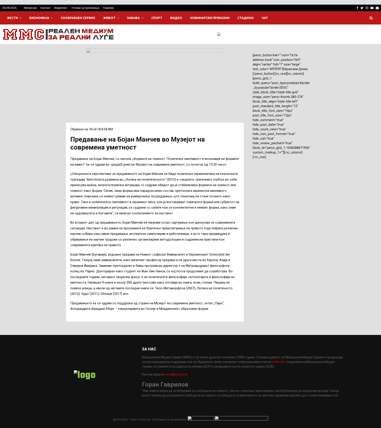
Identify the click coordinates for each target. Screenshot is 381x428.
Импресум (30, 7)
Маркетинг (60, 7)
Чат (264, 18)
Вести (12, 18)
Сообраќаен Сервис (78, 18)
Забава (133, 18)
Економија (39, 18)
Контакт (45, 7)
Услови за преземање (85, 7)
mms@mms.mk (176, 374)
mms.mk (278, 362)
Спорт (156, 18)
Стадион (245, 18)
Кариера (108, 7)
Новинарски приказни (210, 18)
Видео (176, 18)
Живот (109, 18)
